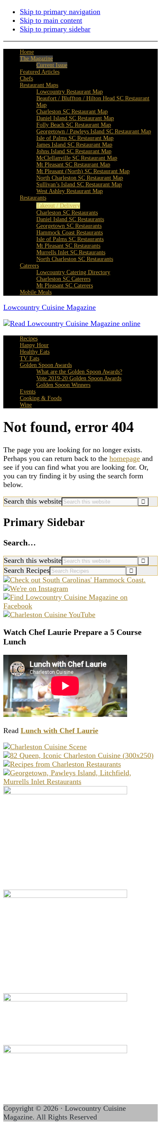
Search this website (33, 501)
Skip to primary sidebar (55, 29)
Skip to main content (51, 20)
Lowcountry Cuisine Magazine (49, 307)
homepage (124, 458)
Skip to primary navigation (60, 11)
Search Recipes (27, 570)
